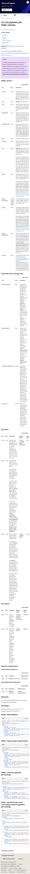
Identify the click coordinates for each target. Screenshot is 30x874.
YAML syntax (5, 35)
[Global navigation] (1, 15)
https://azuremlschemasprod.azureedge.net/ (15, 74)
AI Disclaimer (4, 868)
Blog (20, 868)
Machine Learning (10, 18)
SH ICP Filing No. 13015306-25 (8, 862)
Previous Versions (13, 868)
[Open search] (28, 15)
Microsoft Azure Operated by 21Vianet (10, 866)
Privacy (20, 864)
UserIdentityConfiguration (22, 258)
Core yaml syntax (13, 498)
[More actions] (27, 18)
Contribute (3, 870)
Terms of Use (4, 872)
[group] (15, 178)
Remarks (4, 37)
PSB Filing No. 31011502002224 (8, 864)
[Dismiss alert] (28, 2)
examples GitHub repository (13, 709)
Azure (2, 18)
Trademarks (11, 872)
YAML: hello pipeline (7, 40)
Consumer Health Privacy (20, 870)
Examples (4, 38)
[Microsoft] (15, 15)
